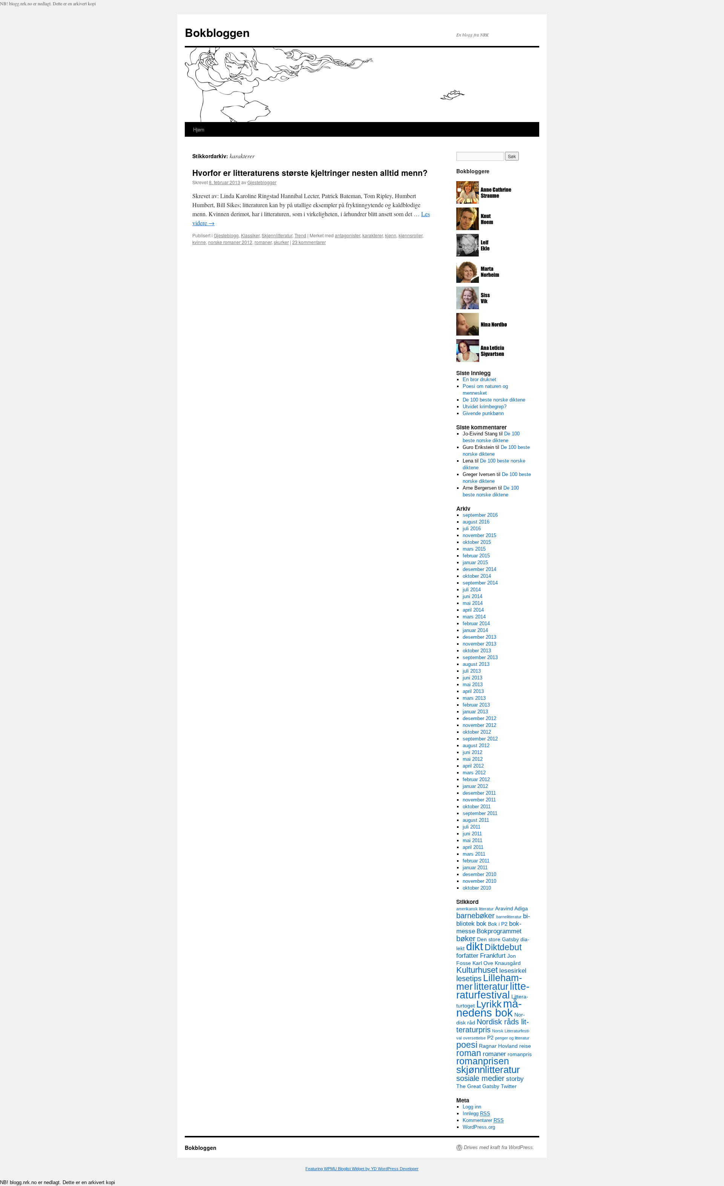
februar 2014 (476, 623)
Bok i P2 (498, 924)
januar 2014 (475, 630)
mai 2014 (473, 603)
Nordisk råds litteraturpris (492, 1026)
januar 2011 (475, 867)
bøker (466, 938)
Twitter (509, 1086)
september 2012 (480, 739)
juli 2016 (472, 528)
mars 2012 (474, 772)
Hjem (198, 129)
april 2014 (473, 610)
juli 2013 (472, 671)
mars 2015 (474, 549)
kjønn (390, 235)
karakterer (372, 235)
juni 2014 (472, 596)
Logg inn (472, 1107)
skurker (281, 242)
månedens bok (489, 1008)
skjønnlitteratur (488, 1069)
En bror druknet (479, 379)
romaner (263, 242)
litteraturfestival (492, 990)
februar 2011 (476, 861)
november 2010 (479, 881)
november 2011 (479, 800)
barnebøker (475, 915)
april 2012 (473, 766)
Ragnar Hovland (498, 1046)
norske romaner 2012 (230, 242)
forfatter (467, 955)
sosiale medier (480, 1078)
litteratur (491, 986)
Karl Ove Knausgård (496, 963)
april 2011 (473, 847)
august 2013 (476, 664)
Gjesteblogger (261, 182)
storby (515, 1078)
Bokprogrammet (499, 931)
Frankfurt (493, 955)
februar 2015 (476, 556)
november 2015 (479, 535)
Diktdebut (503, 947)
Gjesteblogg (226, 235)
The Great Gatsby (477, 1086)
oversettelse (474, 1038)
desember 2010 (479, 874)
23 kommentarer (309, 242)
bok (481, 923)
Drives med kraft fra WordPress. (499, 1147)
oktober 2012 (477, 732)
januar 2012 (475, 786)
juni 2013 (472, 678)
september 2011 (480, 813)
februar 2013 (476, 705)
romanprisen (482, 1061)
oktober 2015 (477, 542)
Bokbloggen (217, 32)
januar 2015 (475, 562)
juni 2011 (472, 833)
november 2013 (479, 644)
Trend (300, 235)
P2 (490, 1038)
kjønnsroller (410, 235)
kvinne (199, 242)
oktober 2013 (477, 650)
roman (468, 1053)
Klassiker (250, 235)
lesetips (469, 978)
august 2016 (476, 522)
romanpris (520, 1054)
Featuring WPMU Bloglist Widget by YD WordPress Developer (362, 1168)
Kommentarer (483, 1120)
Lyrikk (489, 1004)
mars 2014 (474, 617)
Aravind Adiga (511, 908)
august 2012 (476, 745)
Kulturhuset (477, 970)
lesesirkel (512, 970)
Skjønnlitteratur (277, 235)
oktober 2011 (477, 806)
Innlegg (476, 1113)
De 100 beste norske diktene (494, 400)
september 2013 (480, 657)
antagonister (347, 235)
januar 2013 (475, 711)
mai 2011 (472, 840)
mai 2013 (473, 684)
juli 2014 (472, 589)
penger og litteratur (512, 1038)
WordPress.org (479, 1127)
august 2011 (476, 820)
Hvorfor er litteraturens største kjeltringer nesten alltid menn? (310, 172)
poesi (466, 1045)
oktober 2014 (477, 576)
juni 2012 (472, 752)
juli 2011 (471, 827)
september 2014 (480, 583)
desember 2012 (479, 718)
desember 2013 (479, 637)
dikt (474, 946)
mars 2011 (474, 854)
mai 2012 (473, 759)
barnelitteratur (509, 916)
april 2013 (473, 691)
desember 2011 (479, 793)
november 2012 (479, 725)
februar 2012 (476, 779)
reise (525, 1046)
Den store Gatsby (498, 939)
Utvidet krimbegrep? (484, 406)
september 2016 (480, 515)
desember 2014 (479, 569)
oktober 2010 (477, 888)
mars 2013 (474, 698)
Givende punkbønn (483, 413)
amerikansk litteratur (475, 909)
